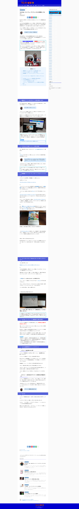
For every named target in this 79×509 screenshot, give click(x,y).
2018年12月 (50, 60)
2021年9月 (50, 29)
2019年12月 (50, 45)
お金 (33, 5)
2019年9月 (50, 50)
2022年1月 (50, 28)
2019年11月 (50, 47)
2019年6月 (50, 53)
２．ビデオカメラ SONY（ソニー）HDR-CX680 (30, 72)
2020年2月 (50, 42)
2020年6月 (50, 36)
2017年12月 (50, 76)
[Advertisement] (33, 92)
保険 (31, 5)
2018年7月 (50, 66)
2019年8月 (50, 52)
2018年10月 (50, 61)
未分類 (43, 5)
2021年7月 (50, 31)
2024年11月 (50, 20)
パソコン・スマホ (21, 5)
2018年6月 (50, 68)
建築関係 (28, 5)
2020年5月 (50, 37)
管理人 (50, 84)
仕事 (25, 5)
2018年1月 (50, 74)
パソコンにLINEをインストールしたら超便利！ (31, 493)
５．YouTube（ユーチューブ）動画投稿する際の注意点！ (31, 78)
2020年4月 (50, 39)
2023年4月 (50, 23)
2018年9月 (50, 63)
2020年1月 (50, 44)
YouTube (28, 450)
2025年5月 (50, 18)
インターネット (25, 450)
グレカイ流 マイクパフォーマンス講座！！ (28, 499)
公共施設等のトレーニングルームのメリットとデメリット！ (30, 500)
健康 (35, 5)
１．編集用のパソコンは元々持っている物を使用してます (31, 70)
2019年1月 (50, 58)
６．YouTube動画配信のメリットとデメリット (29, 79)
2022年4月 (50, 26)
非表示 (34, 68)
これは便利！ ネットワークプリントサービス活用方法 (32, 486)
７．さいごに (24, 84)
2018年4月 (50, 71)
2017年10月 (50, 79)
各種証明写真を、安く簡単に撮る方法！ (30, 471)
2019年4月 (50, 55)
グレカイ (22, 450)
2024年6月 (50, 21)
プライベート (39, 5)
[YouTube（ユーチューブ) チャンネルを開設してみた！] (34, 17)
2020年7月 (50, 34)
